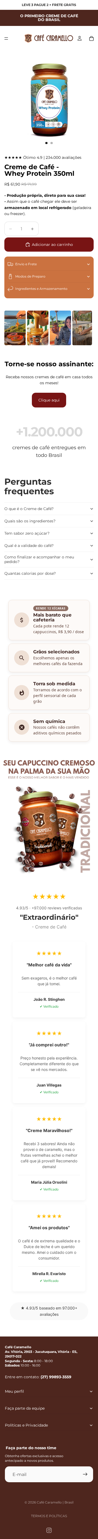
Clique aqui (49, 400)
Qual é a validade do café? (29, 545)
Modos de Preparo (30, 276)
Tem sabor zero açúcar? (27, 533)
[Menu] (6, 38)
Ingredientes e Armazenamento (41, 289)
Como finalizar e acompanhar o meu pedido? (39, 559)
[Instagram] (49, 1530)
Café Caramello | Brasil (55, 1502)
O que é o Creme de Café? (29, 508)
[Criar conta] (85, 1474)
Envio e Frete (26, 264)
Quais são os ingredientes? (30, 521)
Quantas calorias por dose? (30, 573)
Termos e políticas (49, 1516)
